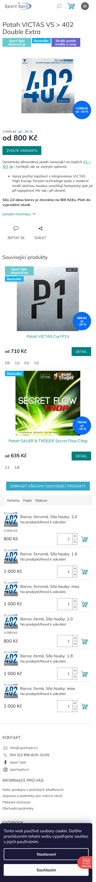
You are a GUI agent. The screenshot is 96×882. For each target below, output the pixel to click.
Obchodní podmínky (17, 808)
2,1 (7, 467)
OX (7, 363)
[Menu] (85, 6)
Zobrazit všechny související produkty (48, 486)
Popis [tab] (27, 500)
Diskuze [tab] (41, 500)
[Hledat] (59, 6)
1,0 (36, 363)
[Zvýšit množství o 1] (74, 536)
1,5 (17, 363)
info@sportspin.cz (24, 748)
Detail (81, 351)
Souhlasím (46, 869)
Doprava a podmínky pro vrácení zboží (32, 796)
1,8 (17, 467)
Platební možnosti (16, 802)
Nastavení (46, 854)
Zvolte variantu (21, 150)
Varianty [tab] (13, 500)
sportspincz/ (19, 769)
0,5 (26, 363)
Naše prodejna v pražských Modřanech (33, 789)
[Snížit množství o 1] (74, 542)
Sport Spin (18, 762)
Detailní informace (16, 214)
